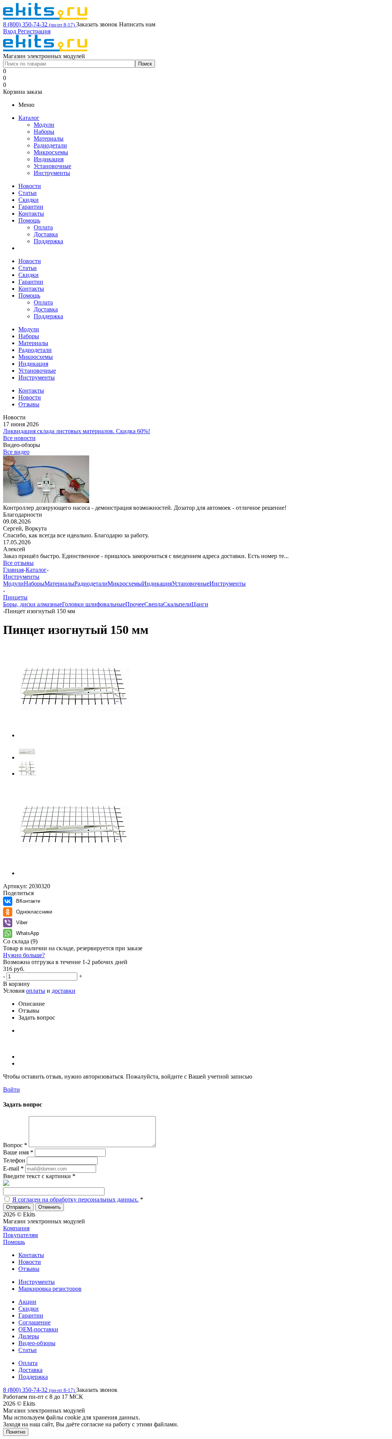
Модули (44, 124)
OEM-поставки (38, 1329)
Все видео (16, 452)
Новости (29, 186)
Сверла (153, 604)
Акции (27, 1301)
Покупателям (20, 1235)
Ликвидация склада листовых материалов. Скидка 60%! (76, 431)
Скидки (28, 199)
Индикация (49, 159)
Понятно (15, 1432)
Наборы (44, 131)
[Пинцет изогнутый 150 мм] (79, 735)
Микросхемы (51, 152)
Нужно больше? (24, 955)
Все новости (19, 438)
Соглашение (34, 1322)
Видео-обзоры (37, 1343)
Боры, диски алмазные (32, 604)
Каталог (28, 118)
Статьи (27, 193)
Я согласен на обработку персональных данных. (75, 1199)
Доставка (46, 234)
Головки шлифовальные (93, 604)
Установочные (52, 166)
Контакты (31, 213)
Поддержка (48, 241)
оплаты (35, 990)
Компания (16, 1228)
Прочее (134, 604)
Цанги (199, 604)
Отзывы (28, 1268)
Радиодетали (50, 145)
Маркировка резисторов (50, 1288)
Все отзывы (18, 563)
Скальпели (177, 604)
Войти (11, 1089)
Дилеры (28, 1336)
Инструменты (52, 173)
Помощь (29, 220)
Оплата (43, 227)
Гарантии (30, 206)
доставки (63, 990)
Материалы (49, 138)
